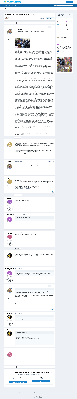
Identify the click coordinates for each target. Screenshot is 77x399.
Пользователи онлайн (27, 8)
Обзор (6, 5)
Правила (20, 8)
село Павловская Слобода (19, 18)
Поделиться (42, 18)
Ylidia (69, 24)
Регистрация (69, 2)
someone (9, 198)
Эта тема (67, 5)
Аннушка (9, 251)
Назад (8, 22)
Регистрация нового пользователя (18, 382)
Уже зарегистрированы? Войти (59, 2)
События (15, 8)
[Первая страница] (5, 23)
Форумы (5, 8)
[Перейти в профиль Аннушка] (9, 255)
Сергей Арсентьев (14, 17)
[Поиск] (72, 5)
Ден (9, 140)
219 (10, 242)
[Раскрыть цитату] (16, 217)
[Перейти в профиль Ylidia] (66, 25)
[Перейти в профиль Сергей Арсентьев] (6, 18)
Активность (11, 5)
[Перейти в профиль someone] (9, 202)
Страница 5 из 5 (21, 22)
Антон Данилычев (9, 233)
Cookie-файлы (44, 395)
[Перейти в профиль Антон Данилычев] (9, 237)
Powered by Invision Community (38, 397)
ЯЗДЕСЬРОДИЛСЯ (9, 215)
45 (10, 322)
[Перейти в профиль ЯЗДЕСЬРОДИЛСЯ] (9, 219)
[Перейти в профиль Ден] (9, 144)
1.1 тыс (10, 224)
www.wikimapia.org (35, 147)
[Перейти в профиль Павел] (58, 25)
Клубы (16, 5)
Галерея (10, 8)
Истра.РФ (20, 29)
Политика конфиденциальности (35, 395)
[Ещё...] (53, 27)
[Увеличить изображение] (37, 165)
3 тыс (10, 171)
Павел (61, 24)
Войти (41, 381)
